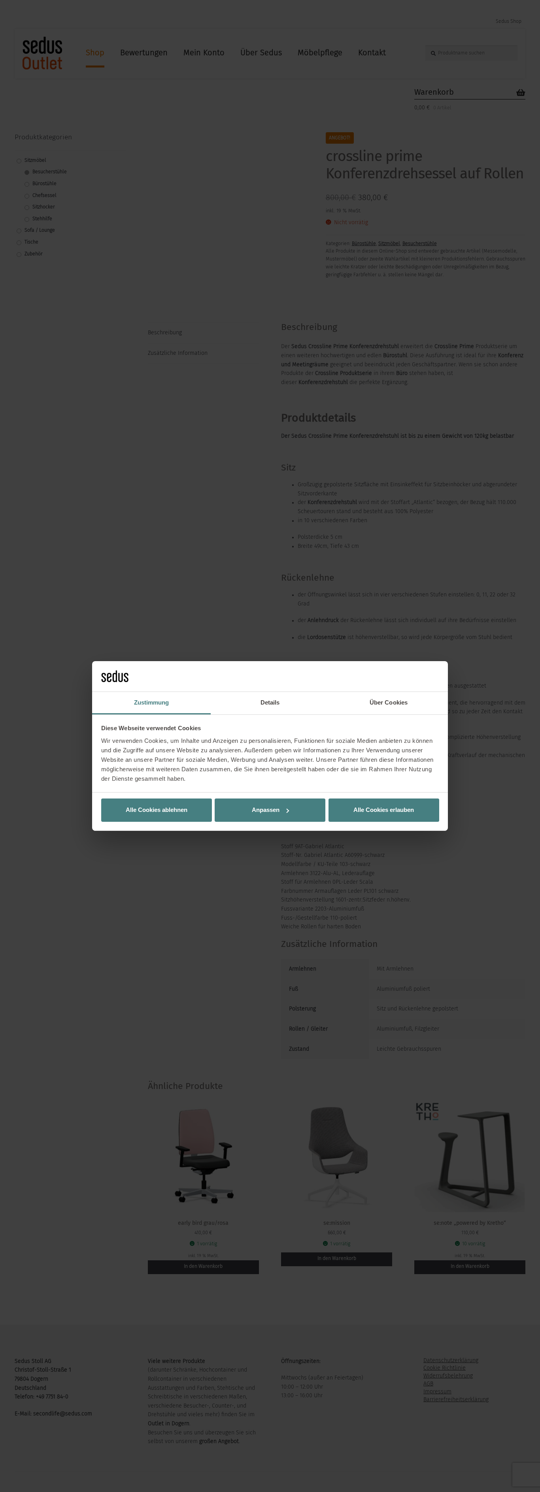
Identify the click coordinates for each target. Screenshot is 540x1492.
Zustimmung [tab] (151, 702)
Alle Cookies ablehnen (156, 809)
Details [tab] (270, 702)
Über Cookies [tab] (389, 702)
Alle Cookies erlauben (383, 809)
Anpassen (265, 809)
